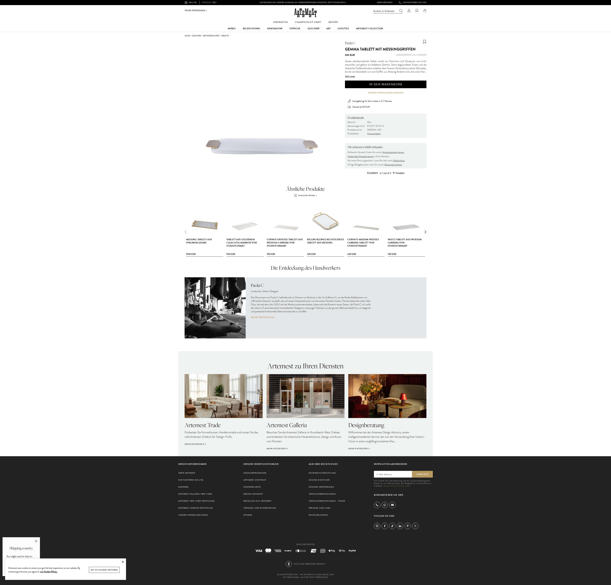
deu (209, 2)
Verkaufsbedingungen (322, 494)
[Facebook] (385, 526)
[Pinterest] (408, 526)
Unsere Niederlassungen (193, 515)
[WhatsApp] (385, 505)
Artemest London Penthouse (195, 508)
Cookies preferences (321, 487)
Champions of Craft (308, 22)
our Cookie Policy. (48, 571)
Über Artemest (385, 2)
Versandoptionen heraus (393, 152)
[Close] (123, 562)
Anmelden (422, 474)
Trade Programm (195, 10)
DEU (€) (193, 2)
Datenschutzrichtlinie (322, 473)
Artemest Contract (254, 480)
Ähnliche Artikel (306, 195)
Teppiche (295, 28)
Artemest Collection (369, 28)
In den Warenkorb (385, 84)
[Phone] (377, 505)
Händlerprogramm (254, 473)
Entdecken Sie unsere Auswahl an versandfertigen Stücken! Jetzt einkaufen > (303, 2)
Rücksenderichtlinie (393, 164)
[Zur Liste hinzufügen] (424, 42)
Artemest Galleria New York (195, 494)
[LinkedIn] (400, 526)
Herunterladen (374, 133)
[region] (65, 569)
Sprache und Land (319, 508)
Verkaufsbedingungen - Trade (327, 501)
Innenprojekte (252, 487)
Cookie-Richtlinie (319, 480)
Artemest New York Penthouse (196, 501)
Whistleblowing (318, 515)
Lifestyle (343, 28)
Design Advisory (253, 494)
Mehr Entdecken (262, 317)
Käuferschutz (399, 160)
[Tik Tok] (392, 526)
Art (328, 28)
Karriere (183, 487)
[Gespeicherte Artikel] (417, 10)
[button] (425, 232)
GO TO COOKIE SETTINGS (104, 569)
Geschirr (314, 28)
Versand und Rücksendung (259, 508)
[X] (415, 526)
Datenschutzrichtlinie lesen (397, 486)
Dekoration (274, 28)
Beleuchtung (251, 28)
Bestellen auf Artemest (257, 501)
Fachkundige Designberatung (360, 156)
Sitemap (247, 515)
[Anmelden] (409, 10)
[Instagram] (377, 526)
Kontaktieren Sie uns (414, 2)
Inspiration (280, 22)
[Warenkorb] (425, 10)
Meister (333, 22)
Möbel (232, 28)
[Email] (392, 505)
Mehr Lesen (350, 76)
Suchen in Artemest (383, 11)
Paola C (350, 43)
